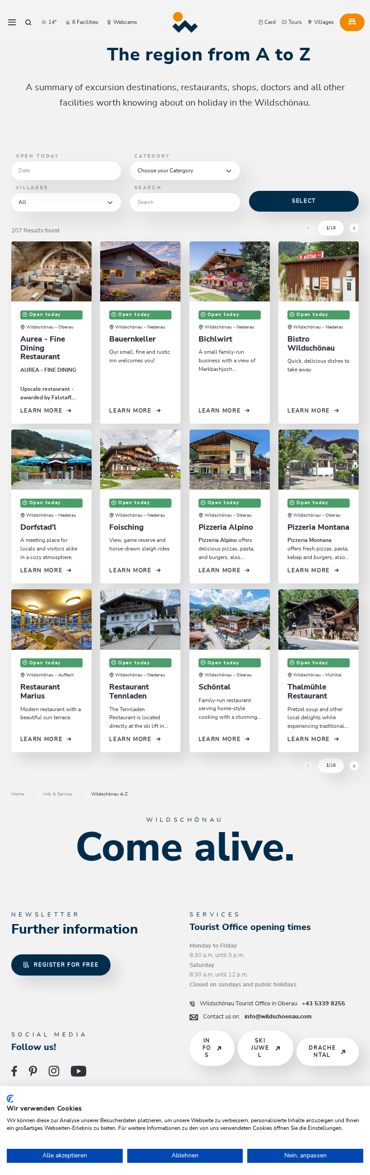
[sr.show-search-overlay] (28, 22)
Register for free (66, 964)
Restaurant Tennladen (129, 692)
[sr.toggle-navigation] (11, 22)
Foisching (126, 527)
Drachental (322, 1051)
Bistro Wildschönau (311, 344)
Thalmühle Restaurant (307, 692)
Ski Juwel (260, 1047)
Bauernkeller (132, 339)
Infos (207, 1047)
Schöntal (215, 687)
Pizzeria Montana (318, 527)
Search (148, 187)
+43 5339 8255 (272, 1003)
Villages (32, 187)
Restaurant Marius (40, 692)
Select (304, 201)
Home (17, 794)
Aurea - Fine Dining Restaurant (42, 348)
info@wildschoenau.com (257, 1016)
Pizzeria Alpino (226, 527)
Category (152, 156)
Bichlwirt (215, 339)
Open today (37, 156)
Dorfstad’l (38, 527)
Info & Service (57, 794)
